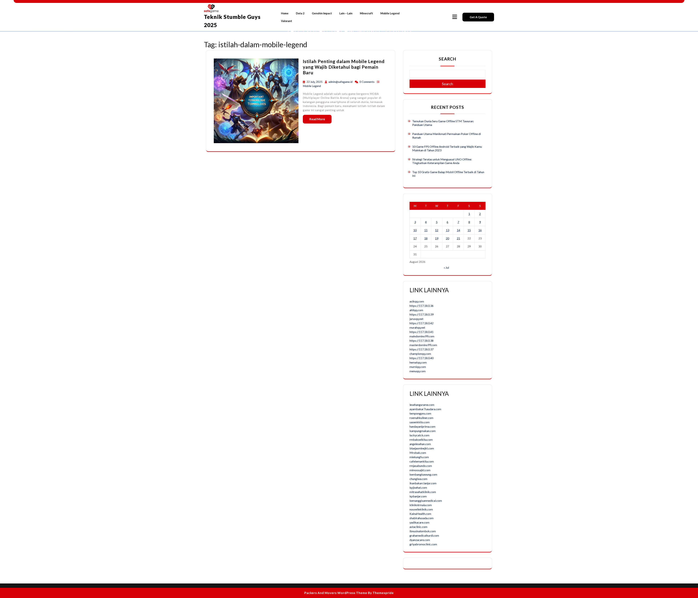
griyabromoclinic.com (423, 544)
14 (458, 230)
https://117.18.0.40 (422, 358)
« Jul (446, 267)
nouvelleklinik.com (421, 509)
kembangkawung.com (423, 474)
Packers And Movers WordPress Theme (335, 593)
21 (458, 238)
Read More (317, 119)
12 (436, 230)
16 (480, 230)
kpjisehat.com (418, 487)
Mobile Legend (390, 13)
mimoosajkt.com (420, 470)
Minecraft (366, 13)
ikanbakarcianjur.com (423, 483)
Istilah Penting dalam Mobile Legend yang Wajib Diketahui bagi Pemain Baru (344, 66)
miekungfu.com (419, 457)
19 (436, 238)
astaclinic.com (418, 526)
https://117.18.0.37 (422, 349)
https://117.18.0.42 (422, 323)
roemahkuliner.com (421, 417)
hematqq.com (418, 362)
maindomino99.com (422, 336)
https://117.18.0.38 (422, 340)
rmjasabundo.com (421, 465)
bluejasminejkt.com (422, 448)
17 (415, 238)
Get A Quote (478, 17)
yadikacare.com (419, 522)
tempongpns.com (420, 413)
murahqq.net (417, 327)
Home (284, 13)
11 (426, 230)
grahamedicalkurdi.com (424, 535)
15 (469, 230)
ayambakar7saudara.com (425, 409)
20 (447, 238)
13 (447, 230)
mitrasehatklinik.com (423, 492)
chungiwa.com (418, 478)
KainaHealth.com (420, 513)
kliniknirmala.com (421, 505)
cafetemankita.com (422, 461)
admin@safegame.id (340, 81)
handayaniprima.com (422, 426)
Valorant (286, 21)
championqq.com (420, 353)
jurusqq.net (416, 318)
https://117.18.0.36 (422, 305)
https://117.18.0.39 (422, 314)
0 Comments (367, 81)
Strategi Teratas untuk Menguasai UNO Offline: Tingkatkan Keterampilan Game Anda (442, 161)
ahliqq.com (416, 310)
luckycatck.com (419, 435)
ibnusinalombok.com (423, 531)
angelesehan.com (420, 444)
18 (426, 238)
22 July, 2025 (314, 81)
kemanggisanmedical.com (426, 500)
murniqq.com (418, 366)
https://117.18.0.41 (422, 332)
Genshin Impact (322, 13)
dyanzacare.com (420, 540)
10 (415, 230)
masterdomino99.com (423, 345)
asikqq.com (417, 301)
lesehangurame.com (422, 404)
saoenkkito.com (420, 422)
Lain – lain (345, 13)
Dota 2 (300, 13)
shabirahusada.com (422, 518)
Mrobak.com (418, 452)
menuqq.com (418, 371)
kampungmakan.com (423, 431)
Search (447, 58)
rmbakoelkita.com (421, 439)
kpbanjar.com (418, 496)
